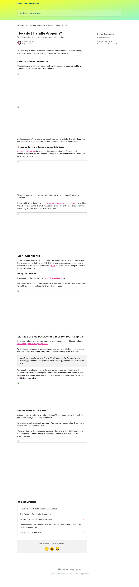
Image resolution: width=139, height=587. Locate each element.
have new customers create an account (61, 203)
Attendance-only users (26, 151)
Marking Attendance (37, 25)
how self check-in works (54, 278)
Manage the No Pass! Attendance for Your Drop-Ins (107, 42)
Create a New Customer (105, 34)
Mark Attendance (103, 38)
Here (53, 265)
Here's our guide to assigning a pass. (32, 344)
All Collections (22, 25)
